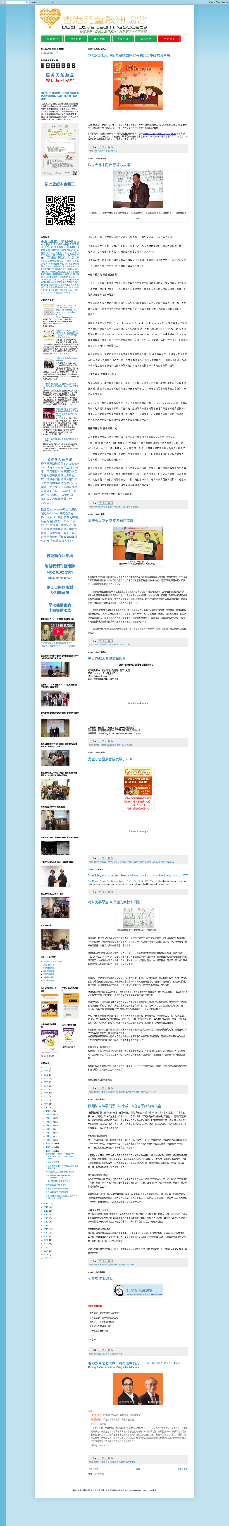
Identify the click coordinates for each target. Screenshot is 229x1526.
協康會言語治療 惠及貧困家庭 (111, 521)
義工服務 (124, 745)
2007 (46, 1097)
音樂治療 (64, 280)
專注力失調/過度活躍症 (56, 282)
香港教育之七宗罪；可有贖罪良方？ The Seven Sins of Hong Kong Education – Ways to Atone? (134, 1365)
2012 (46, 1207)
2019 (46, 1233)
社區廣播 (47, 277)
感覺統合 (123, 862)
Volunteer (71, 290)
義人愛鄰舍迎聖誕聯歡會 (107, 659)
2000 (46, 1071)
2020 (46, 1236)
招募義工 (64, 253)
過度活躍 (51, 280)
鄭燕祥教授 (96, 1419)
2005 (46, 1089)
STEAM (50, 293)
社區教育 (71, 250)
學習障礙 (134, 507)
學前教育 (58, 267)
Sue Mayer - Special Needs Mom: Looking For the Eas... (60, 1176)
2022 (46, 1244)
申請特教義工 (49, 968)
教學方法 (118, 1354)
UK (55, 293)
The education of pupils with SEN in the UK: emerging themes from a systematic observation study (66, 310)
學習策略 (131, 1462)
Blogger (148, 1490)
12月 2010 (50, 1151)
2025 (46, 1255)
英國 (61, 287)
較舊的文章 (182, 1469)
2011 (46, 1204)
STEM (57, 280)
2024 (46, 1251)
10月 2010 (50, 1144)
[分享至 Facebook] (108, 147)
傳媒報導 (126, 507)
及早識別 (45, 255)
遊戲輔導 (130, 862)
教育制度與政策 (116, 507)
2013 (46, 1211)
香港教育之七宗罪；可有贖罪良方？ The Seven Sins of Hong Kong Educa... (61, 1156)
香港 (107, 151)
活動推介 (101, 151)
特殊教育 (67, 244)
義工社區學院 (49, 981)
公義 (95, 151)
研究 (58, 285)
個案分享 (59, 293)
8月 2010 (50, 1136)
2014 (46, 1214)
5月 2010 (50, 1125)
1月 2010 (50, 1111)
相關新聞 (101, 507)
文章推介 (56, 277)
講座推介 (74, 253)
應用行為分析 (59, 274)
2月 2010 (50, 1114)
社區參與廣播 (70, 285)
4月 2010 (50, 1122)
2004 (46, 1086)
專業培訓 (74, 247)
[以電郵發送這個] (99, 147)
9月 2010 (50, 1140)
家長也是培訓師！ (96, 1306)
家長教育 (48, 244)
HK (46, 293)
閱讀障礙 (72, 280)
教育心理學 (110, 1354)
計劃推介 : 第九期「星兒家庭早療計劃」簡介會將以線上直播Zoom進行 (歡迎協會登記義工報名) (67, 334)
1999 (46, 1068)
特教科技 (56, 290)
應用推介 (70, 282)
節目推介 (64, 277)
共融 (53, 255)
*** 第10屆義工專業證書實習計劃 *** (56, 643)
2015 (46, 1218)
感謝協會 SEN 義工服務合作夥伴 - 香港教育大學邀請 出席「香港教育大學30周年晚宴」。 (67, 412)
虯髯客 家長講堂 (100, 1279)
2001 (46, 1075)
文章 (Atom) (99, 1474)
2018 (46, 1229)
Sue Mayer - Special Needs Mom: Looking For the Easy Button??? (138, 875)
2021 (46, 1240)
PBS (74, 261)
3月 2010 (50, 1118)
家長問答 (113, 151)
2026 (46, 1258)
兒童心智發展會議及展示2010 (110, 759)
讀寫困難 (70, 269)
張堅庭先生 (96, 1415)
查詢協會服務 (49, 977)
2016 (46, 1222)
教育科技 (61, 261)
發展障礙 (51, 261)
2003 (46, 1082)
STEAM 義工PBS (69, 293)
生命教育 (97, 745)
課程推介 (49, 267)
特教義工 (54, 272)
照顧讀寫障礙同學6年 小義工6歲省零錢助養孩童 (124, 1106)
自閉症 (96, 645)
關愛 (121, 645)
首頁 (138, 1469)
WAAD (53, 285)
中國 (69, 261)
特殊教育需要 (57, 258)
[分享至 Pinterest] (111, 147)
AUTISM (127, 645)
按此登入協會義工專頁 (52, 962)
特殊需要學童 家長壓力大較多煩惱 (114, 902)
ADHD (155, 862)
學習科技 (49, 274)
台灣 (66, 247)
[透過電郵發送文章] (95, 147)
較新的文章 (93, 1469)
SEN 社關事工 (69, 287)
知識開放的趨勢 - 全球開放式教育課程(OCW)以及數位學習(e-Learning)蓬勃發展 (60, 386)
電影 (62, 285)
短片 (47, 272)
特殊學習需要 (72, 255)
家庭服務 (55, 287)
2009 (46, 1104)
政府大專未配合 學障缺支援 (109, 165)
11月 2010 (50, 1147)
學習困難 (60, 255)
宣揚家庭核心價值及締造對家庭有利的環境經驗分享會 (129, 55)
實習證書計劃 (49, 965)
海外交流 (48, 290)
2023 (46, 1247)
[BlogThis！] (102, 147)
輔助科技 (45, 258)
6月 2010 (50, 1129)
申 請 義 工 (169, 39)
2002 (46, 1078)
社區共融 (75, 267)
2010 (46, 1108)
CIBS (47, 285)
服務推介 (68, 274)
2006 (46, 1093)
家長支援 (70, 272)
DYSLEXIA (169, 862)
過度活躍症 (139, 862)
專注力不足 (54, 253)
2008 (46, 1100)
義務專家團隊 (49, 971)
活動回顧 (104, 745)
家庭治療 (63, 290)
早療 (62, 264)
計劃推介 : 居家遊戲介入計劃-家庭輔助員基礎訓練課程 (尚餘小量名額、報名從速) (60, 96)
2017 (46, 1225)
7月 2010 (50, 1133)
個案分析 (62, 272)
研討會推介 (50, 269)
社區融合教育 (61, 269)
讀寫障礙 (148, 862)
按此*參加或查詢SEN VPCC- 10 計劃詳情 (58, 646)
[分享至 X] (105, 147)
